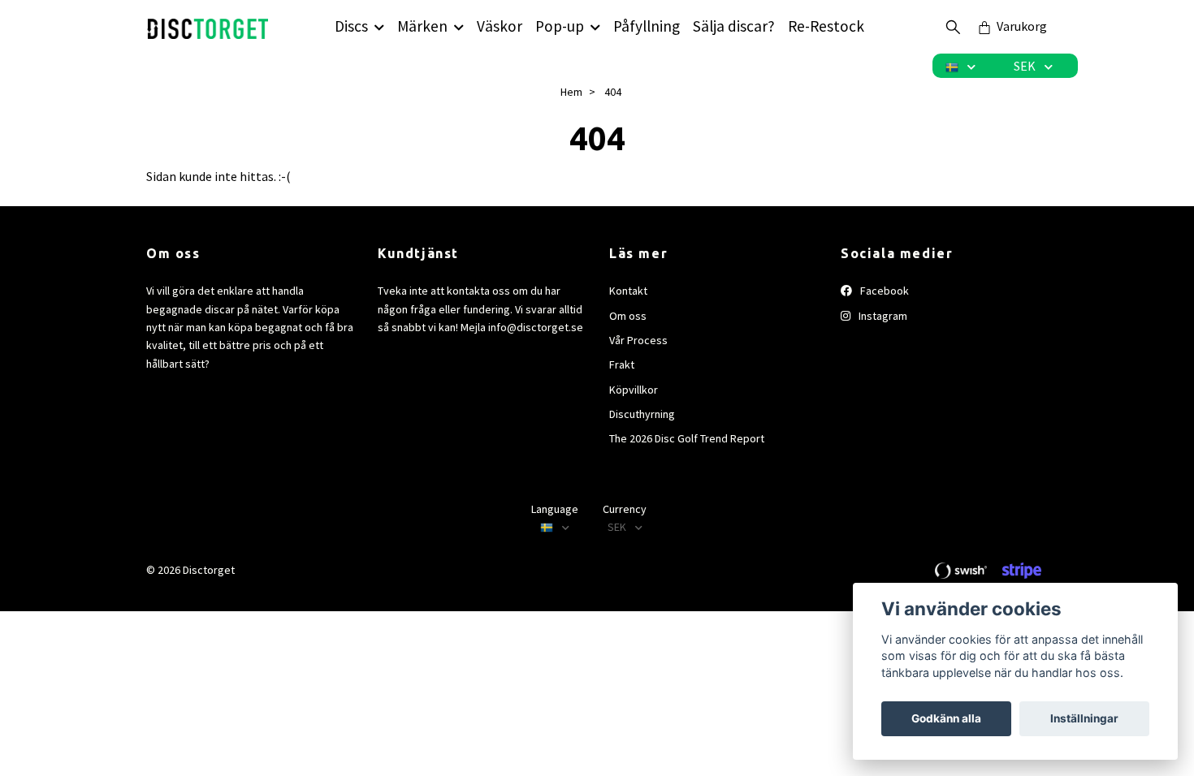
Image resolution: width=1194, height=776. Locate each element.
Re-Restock (826, 26)
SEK (1026, 66)
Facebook (883, 290)
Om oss (628, 315)
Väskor (499, 26)
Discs (351, 26)
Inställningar (1084, 718)
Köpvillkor (633, 389)
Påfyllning (646, 26)
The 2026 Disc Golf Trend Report (686, 438)
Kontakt (628, 290)
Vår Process (638, 340)
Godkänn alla (946, 718)
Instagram (881, 315)
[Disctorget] (208, 26)
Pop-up (559, 26)
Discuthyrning (642, 414)
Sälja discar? (734, 26)
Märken (422, 26)
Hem (571, 91)
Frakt (621, 364)
